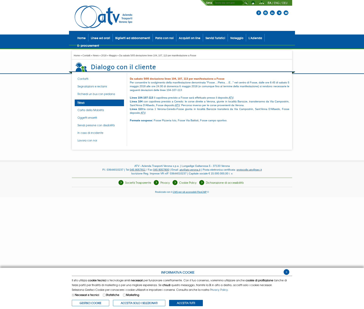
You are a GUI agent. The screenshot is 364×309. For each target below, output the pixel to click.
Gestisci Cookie (90, 303)
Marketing (132, 295)
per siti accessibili (190, 192)
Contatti (86, 55)
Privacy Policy (219, 290)
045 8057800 (161, 169)
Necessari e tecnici (87, 295)
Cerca (209, 3)
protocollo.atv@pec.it (249, 169)
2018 (104, 55)
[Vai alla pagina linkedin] (272, 10)
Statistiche (112, 295)
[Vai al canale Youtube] (286, 10)
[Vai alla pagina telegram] (279, 10)
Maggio (113, 55)
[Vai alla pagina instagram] (265, 10)
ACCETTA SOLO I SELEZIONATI (139, 303)
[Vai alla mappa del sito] (262, 3)
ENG (277, 3)
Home (77, 55)
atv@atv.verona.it (190, 169)
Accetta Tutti (186, 303)
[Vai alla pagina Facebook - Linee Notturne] (258, 10)
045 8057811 (138, 169)
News (96, 55)
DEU (284, 3)
